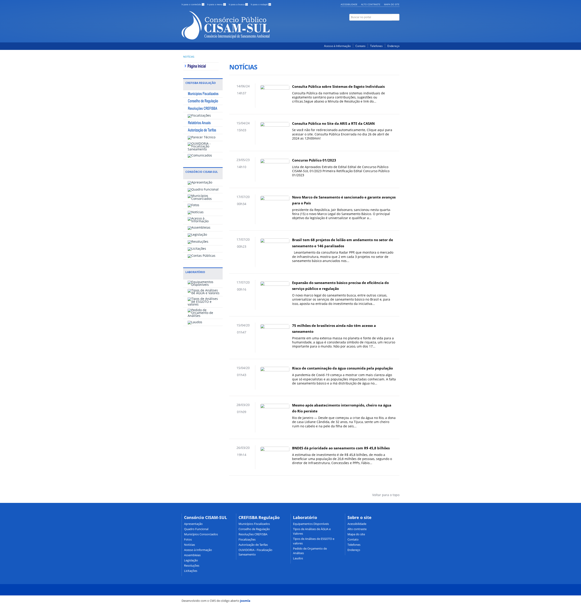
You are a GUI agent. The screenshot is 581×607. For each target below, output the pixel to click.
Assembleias (192, 555)
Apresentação (193, 524)
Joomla (245, 601)
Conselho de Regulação (254, 529)
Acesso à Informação (337, 46)
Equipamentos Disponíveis (311, 524)
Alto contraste (370, 4)
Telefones (376, 46)
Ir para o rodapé (261, 4)
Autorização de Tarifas (253, 545)
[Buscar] (395, 17)
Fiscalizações (247, 539)
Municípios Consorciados (201, 534)
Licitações (190, 571)
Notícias (188, 56)
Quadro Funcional (196, 529)
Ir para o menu (216, 4)
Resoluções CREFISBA (253, 534)
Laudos (298, 558)
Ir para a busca (238, 4)
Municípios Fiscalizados (254, 524)
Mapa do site (391, 4)
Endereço (393, 46)
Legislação (191, 560)
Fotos (188, 539)
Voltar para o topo (385, 495)
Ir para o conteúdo (193, 4)
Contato (360, 46)
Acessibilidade (349, 4)
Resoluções (191, 566)
